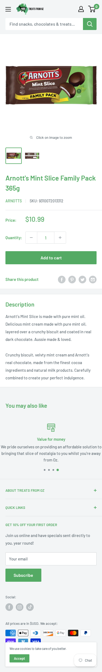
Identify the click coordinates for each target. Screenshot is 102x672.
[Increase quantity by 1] (60, 237)
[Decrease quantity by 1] (31, 237)
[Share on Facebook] (62, 279)
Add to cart (51, 257)
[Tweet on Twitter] (82, 279)
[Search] (90, 24)
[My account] (81, 9)
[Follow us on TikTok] (30, 607)
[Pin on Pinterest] (72, 279)
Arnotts (13, 201)
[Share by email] (93, 279)
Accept (19, 658)
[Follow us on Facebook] (9, 607)
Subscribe (23, 575)
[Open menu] (8, 9)
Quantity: (13, 237)
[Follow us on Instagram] (19, 607)
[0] (92, 9)
